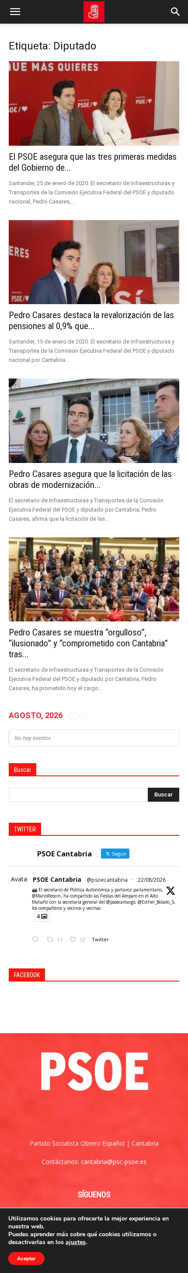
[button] (15, 12)
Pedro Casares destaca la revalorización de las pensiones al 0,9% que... (91, 320)
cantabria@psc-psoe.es (113, 1161)
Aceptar (26, 1258)
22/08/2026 (152, 880)
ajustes (76, 1242)
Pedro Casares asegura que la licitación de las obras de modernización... (90, 479)
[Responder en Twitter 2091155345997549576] (37, 939)
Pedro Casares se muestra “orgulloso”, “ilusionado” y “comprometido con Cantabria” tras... (88, 643)
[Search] (176, 12)
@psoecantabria (107, 880)
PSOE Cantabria (57, 879)
